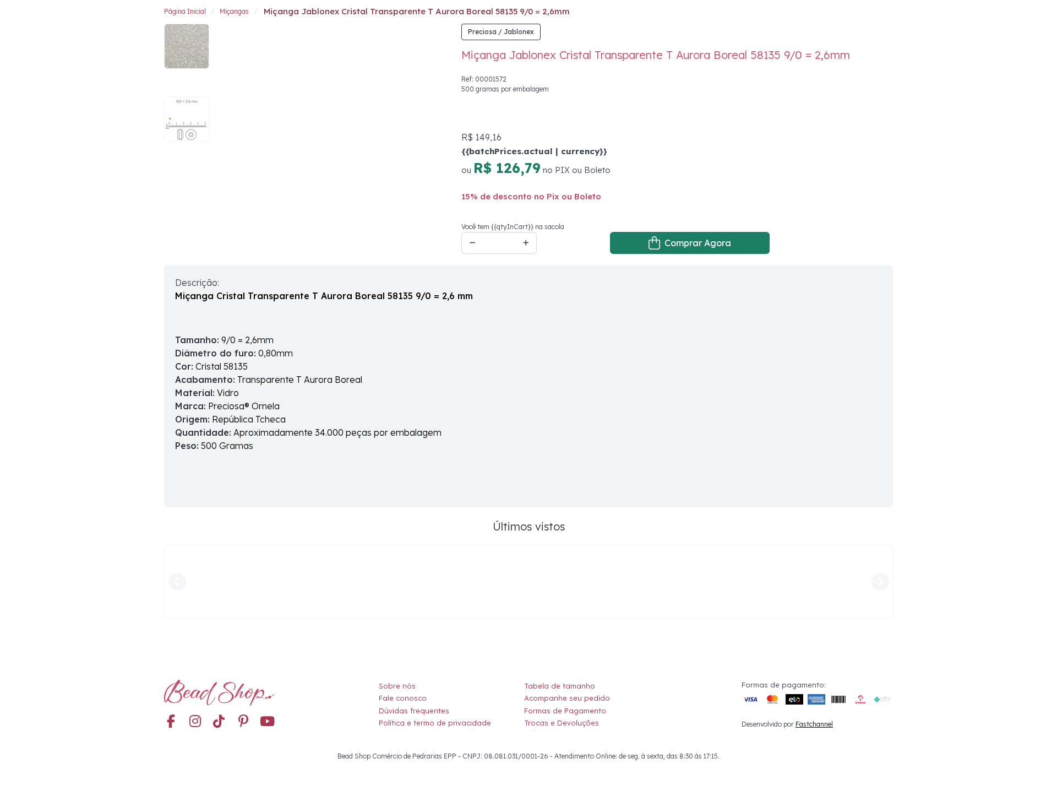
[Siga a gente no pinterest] (243, 648)
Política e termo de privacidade (435, 649)
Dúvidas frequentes (414, 636)
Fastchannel (814, 650)
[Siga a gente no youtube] (267, 648)
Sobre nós (397, 611)
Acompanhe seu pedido (567, 624)
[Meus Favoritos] (863, 19)
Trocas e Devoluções (561, 649)
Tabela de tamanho (559, 611)
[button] (884, 19)
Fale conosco (403, 624)
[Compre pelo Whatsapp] (1035, 774)
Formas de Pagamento (565, 636)
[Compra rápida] (845, 19)
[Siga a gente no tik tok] (219, 648)
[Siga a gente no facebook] (170, 648)
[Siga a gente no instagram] (194, 648)
